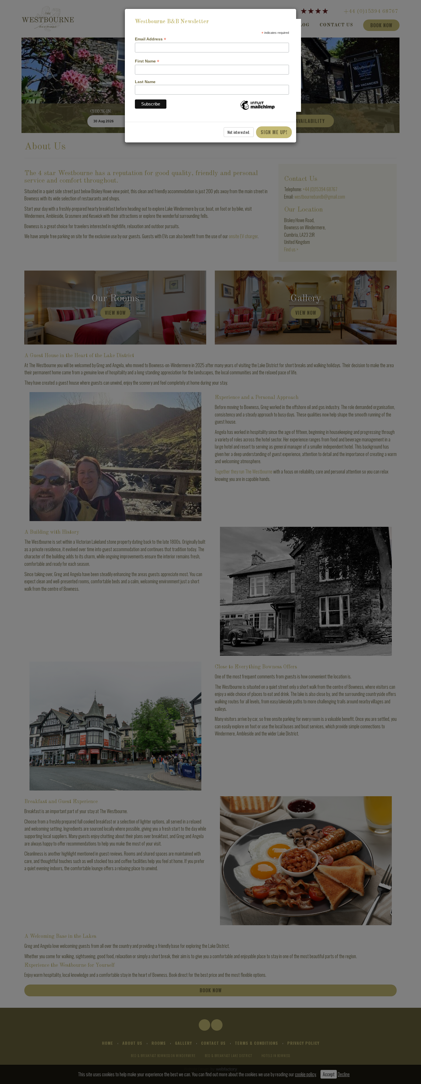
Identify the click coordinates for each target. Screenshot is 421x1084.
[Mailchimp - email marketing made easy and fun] (257, 109)
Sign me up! (274, 132)
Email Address (150, 39)
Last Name (145, 81)
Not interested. (238, 132)
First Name (147, 61)
